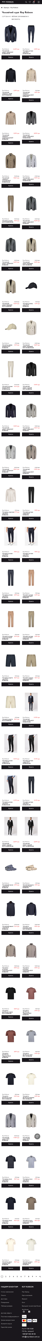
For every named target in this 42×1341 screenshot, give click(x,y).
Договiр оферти (6, 1313)
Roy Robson (5, 49)
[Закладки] (30, 2)
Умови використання (8, 1320)
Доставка (4, 1299)
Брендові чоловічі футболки (31, 1306)
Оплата (3, 1295)
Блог (23, 1302)
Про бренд (25, 1292)
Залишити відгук (6, 1324)
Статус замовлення (7, 1292)
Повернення (5, 1302)
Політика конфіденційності (10, 1316)
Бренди (6, 7)
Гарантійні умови (6, 1327)
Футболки (25, 1309)
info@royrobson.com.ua (31, 1337)
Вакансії (24, 1299)
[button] (39, 2)
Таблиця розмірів (6, 1306)
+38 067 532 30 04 (29, 1334)
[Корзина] (35, 2)
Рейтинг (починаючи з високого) (20, 18)
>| (40, 1276)
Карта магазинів (27, 1295)
